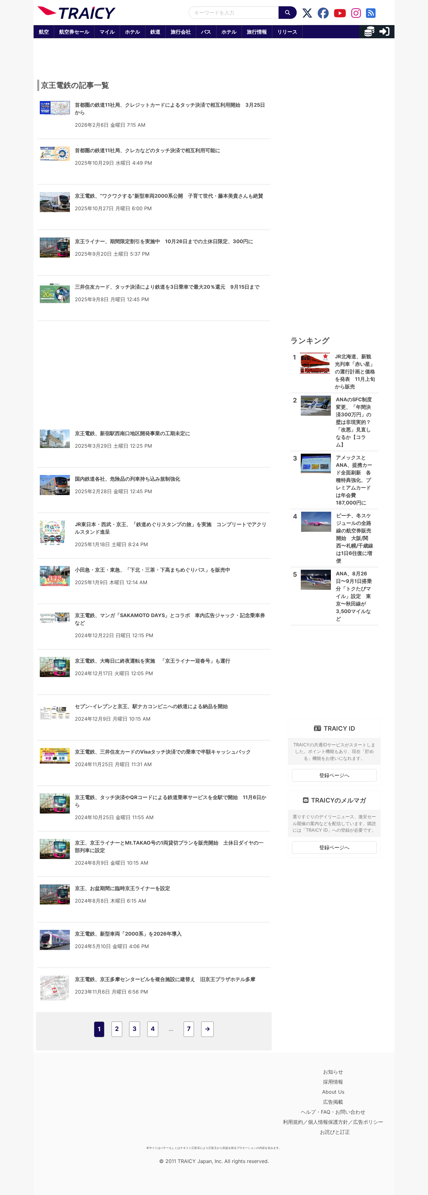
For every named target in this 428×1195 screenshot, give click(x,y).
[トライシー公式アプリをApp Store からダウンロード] (74, 1105)
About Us (333, 1092)
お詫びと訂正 (335, 1132)
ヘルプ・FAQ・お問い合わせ (333, 1112)
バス (206, 32)
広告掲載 (333, 1102)
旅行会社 (181, 32)
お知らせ (333, 1072)
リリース (287, 32)
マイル (107, 32)
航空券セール (74, 32)
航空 (44, 32)
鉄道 (155, 32)
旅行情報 (257, 32)
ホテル (132, 32)
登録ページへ (334, 775)
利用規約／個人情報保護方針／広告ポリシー (333, 1122)
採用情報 (333, 1082)
